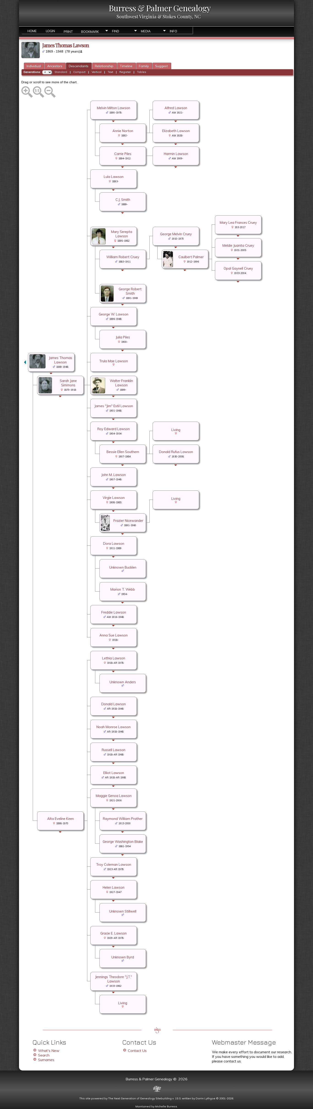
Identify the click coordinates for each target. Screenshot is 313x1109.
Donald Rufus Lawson (176, 452)
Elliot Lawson (113, 773)
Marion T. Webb (122, 589)
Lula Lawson (114, 176)
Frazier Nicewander (128, 520)
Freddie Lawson (113, 612)
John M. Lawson (113, 475)
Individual (34, 66)
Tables (141, 72)
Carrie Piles (122, 154)
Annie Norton (123, 131)
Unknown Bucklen (122, 567)
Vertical (97, 72)
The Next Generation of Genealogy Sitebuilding (140, 1098)
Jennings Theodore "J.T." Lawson (113, 979)
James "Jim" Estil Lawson (113, 406)
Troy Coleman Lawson (113, 864)
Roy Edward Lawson (113, 429)
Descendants (78, 66)
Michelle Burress (166, 1106)
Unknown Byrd (122, 957)
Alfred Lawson (176, 108)
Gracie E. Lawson (113, 933)
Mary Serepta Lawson (121, 234)
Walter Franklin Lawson (121, 383)
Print (68, 31)
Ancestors (54, 66)
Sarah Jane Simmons (68, 383)
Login (50, 31)
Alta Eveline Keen (60, 818)
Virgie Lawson (114, 497)
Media (146, 31)
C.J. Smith (122, 199)
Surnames (46, 1059)
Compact (79, 72)
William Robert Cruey (122, 257)
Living (175, 430)
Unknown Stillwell (122, 911)
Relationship (104, 66)
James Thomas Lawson (60, 360)
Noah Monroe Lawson (113, 727)
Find (115, 31)
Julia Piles (123, 337)
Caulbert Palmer (191, 257)
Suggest (161, 66)
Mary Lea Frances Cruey (238, 222)
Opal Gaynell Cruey (238, 268)
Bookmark (90, 31)
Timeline (126, 66)
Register (125, 72)
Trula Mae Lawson (113, 361)
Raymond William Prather (123, 818)
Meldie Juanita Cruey (238, 245)
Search (43, 1055)
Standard (61, 72)
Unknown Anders (123, 682)
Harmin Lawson (176, 154)
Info (173, 31)
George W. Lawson (113, 314)
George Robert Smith (130, 291)
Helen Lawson (113, 887)
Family (144, 66)
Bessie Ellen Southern (123, 452)
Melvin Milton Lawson (113, 108)
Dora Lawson (113, 543)
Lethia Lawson (113, 658)
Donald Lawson (113, 704)
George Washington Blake (123, 841)
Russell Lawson (113, 750)
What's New (48, 1050)
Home (32, 31)
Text (110, 72)
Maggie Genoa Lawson (114, 796)
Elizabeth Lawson (176, 131)
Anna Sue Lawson (113, 635)
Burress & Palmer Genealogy (160, 7)
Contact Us (137, 1050)
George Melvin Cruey (176, 234)
